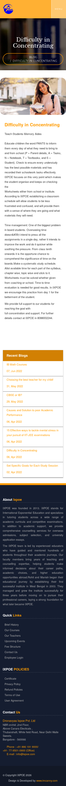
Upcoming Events (15, 641)
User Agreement (14, 700)
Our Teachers (13, 635)
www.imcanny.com (47, 780)
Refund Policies (14, 689)
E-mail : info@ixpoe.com (20, 754)
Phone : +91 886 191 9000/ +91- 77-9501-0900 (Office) (20, 748)
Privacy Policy (13, 684)
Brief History (12, 624)
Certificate (10, 678)
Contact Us (11, 652)
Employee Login (14, 657)
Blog (33, 57)
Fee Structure (13, 646)
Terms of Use (12, 695)
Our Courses (12, 630)
